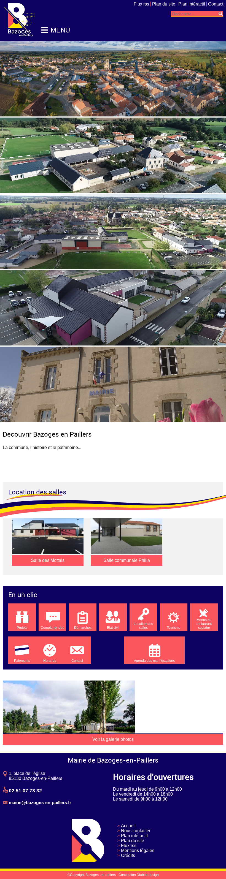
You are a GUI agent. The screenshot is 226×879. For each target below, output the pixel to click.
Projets (22, 628)
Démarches (83, 628)
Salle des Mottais (47, 560)
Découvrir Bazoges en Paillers (47, 434)
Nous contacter (135, 830)
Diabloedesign (148, 875)
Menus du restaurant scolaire (204, 624)
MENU (60, 30)
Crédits (128, 855)
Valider (220, 14)
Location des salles (143, 626)
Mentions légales (137, 850)
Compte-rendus (52, 628)
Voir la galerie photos (113, 739)
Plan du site (163, 4)
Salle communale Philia (126, 560)
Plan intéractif (191, 4)
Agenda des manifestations (154, 661)
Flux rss (141, 4)
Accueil (128, 825)
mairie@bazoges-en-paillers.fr (40, 802)
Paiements (22, 661)
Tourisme (174, 628)
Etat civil (113, 628)
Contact (215, 4)
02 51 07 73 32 (25, 790)
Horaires (49, 661)
